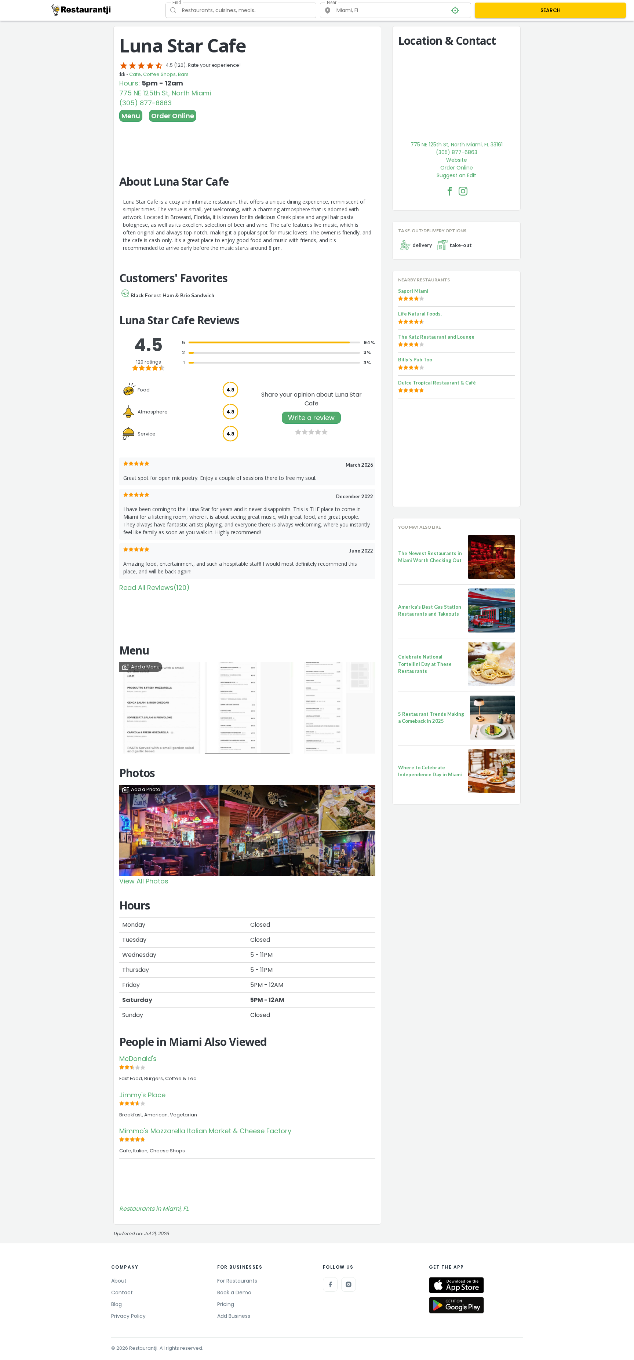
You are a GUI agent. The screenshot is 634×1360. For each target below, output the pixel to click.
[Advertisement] (247, 141)
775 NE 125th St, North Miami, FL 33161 (457, 144)
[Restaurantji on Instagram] (348, 1284)
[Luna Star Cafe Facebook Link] (449, 191)
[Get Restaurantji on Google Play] (456, 1305)
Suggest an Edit (456, 175)
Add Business (233, 1316)
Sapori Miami (413, 291)
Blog (116, 1304)
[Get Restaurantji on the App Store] (456, 1285)
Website (456, 160)
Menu (130, 115)
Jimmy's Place (142, 1095)
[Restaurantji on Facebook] (330, 1284)
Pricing (225, 1304)
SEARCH (550, 10)
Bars (183, 74)
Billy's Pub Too (415, 359)
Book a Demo (234, 1292)
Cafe (135, 74)
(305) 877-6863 (145, 102)
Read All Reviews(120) (154, 587)
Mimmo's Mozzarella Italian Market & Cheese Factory (205, 1130)
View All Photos (143, 881)
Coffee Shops (159, 74)
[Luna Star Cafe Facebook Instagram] (463, 191)
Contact (122, 1292)
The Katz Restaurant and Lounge (436, 337)
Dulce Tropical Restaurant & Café (437, 383)
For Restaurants (237, 1280)
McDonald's (138, 1058)
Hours (128, 83)
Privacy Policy (128, 1316)
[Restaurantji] (81, 10)
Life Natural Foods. (420, 314)
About (119, 1280)
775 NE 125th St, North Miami (165, 93)
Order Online (172, 115)
